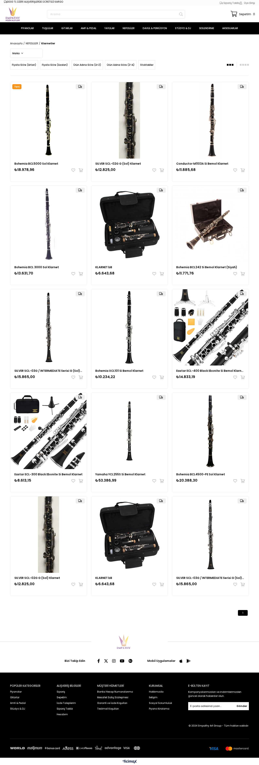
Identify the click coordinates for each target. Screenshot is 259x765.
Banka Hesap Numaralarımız (115, 691)
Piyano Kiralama (159, 708)
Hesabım (62, 714)
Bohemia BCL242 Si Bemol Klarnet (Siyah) (206, 267)
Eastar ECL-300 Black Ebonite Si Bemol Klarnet (48, 474)
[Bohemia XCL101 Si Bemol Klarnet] (129, 327)
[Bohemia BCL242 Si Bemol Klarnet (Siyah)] (210, 224)
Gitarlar (14, 697)
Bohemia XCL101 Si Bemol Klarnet (119, 371)
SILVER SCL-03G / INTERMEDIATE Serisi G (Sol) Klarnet (48, 371)
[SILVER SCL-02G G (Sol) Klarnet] (129, 120)
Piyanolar (16, 691)
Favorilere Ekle (74, 170)
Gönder (242, 706)
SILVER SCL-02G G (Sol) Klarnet (118, 164)
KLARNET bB (103, 267)
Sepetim (62, 697)
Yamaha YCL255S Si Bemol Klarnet (120, 474)
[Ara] (181, 14)
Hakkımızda (156, 691)
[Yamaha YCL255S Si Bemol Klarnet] (129, 431)
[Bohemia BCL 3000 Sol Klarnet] (48, 224)
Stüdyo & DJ (17, 708)
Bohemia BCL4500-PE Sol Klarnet (200, 474)
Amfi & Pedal (18, 703)
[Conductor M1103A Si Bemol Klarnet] (210, 120)
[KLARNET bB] (129, 224)
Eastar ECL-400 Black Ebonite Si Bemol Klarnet (210, 371)
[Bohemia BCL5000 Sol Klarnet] (48, 120)
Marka (16, 53)
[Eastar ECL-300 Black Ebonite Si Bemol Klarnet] (48, 431)
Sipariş (61, 691)
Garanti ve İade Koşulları (112, 703)
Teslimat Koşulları (108, 708)
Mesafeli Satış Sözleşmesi (112, 697)
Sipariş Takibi (231, 3)
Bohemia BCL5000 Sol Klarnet (36, 164)
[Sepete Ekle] (80, 170)
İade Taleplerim (66, 703)
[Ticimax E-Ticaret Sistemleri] (129, 762)
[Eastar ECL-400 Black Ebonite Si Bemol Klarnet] (210, 327)
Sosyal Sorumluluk (160, 703)
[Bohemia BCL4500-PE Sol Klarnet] (210, 431)
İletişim (153, 697)
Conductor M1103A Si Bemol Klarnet (202, 164)
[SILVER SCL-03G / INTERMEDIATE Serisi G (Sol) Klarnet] (48, 327)
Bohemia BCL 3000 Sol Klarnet (36, 267)
